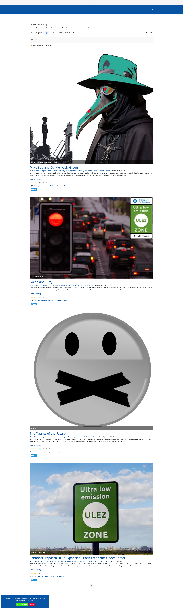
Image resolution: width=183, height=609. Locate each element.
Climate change (88, 285)
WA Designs (97, 604)
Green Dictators (58, 186)
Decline (32, 604)
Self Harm (52, 300)
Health (102, 171)
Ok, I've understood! (22, 604)
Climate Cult (54, 576)
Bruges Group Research (37, 561)
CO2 (35, 576)
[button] (74, 33)
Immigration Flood (40, 186)
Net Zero (62, 576)
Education (79, 437)
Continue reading (35, 179)
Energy (108, 171)
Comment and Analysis (59, 171)
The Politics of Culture (92, 171)
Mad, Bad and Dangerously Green (54, 167)
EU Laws (37, 452)
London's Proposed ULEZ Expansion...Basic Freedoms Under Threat (77, 558)
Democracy (80, 171)
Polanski (66, 186)
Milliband (37, 300)
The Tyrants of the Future (48, 433)
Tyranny (63, 452)
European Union (45, 171)
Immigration (72, 171)
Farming (41, 576)
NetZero (59, 300)
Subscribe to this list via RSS (42, 45)
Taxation (60, 561)
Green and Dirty (41, 282)
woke (57, 452)
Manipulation (50, 452)
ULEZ (49, 186)
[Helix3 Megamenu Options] (152, 9)
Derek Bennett (34, 171)
